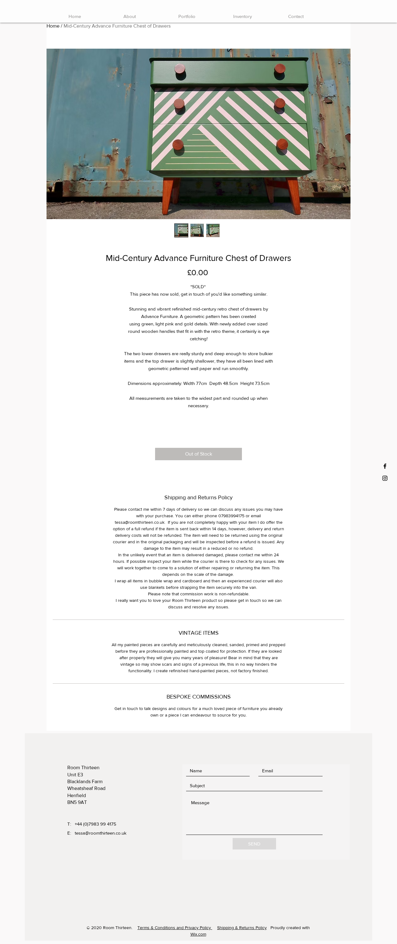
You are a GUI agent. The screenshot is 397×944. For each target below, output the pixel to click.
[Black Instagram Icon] (384, 478)
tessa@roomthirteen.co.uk (101, 833)
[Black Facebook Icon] (384, 466)
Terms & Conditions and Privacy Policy (174, 927)
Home (53, 26)
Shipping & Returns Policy (242, 927)
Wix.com (198, 934)
